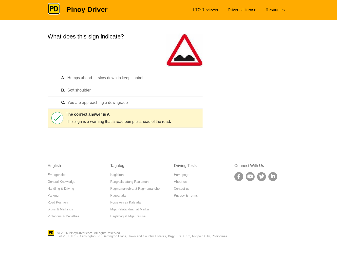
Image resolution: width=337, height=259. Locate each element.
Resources (275, 10)
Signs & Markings (60, 209)
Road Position (58, 202)
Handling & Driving (61, 188)
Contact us (181, 188)
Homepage (181, 175)
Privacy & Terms (186, 195)
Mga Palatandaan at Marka (129, 209)
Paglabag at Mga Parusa (128, 216)
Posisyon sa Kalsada (125, 202)
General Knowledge (61, 182)
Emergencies (57, 175)
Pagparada (118, 195)
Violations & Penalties (63, 216)
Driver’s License (242, 10)
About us (180, 182)
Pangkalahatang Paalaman (129, 182)
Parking (53, 195)
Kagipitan (117, 175)
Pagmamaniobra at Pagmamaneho (135, 188)
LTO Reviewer (205, 10)
